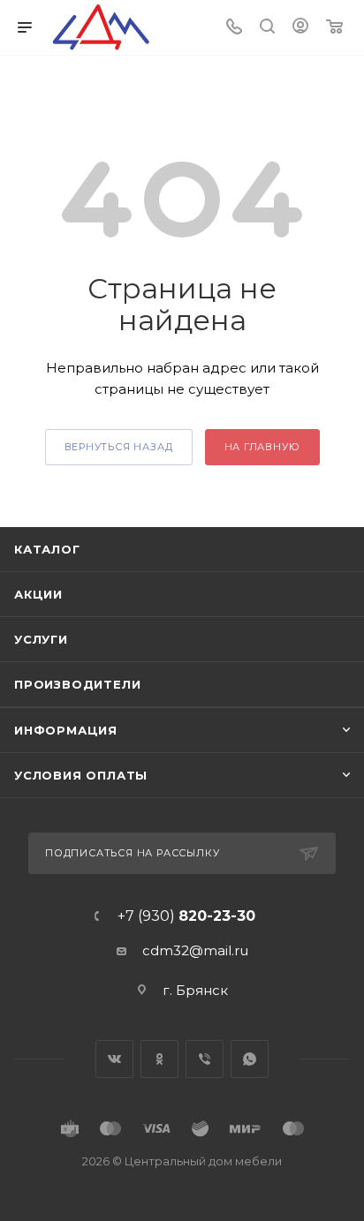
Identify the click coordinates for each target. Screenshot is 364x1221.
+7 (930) (186, 916)
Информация (66, 730)
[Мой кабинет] (300, 27)
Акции (38, 594)
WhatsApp (250, 1059)
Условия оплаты (81, 775)
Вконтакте (114, 1059)
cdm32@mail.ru (195, 950)
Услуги (41, 639)
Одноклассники (159, 1059)
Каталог (47, 549)
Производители (77, 684)
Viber (205, 1059)
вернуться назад (118, 447)
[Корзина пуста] (334, 28)
